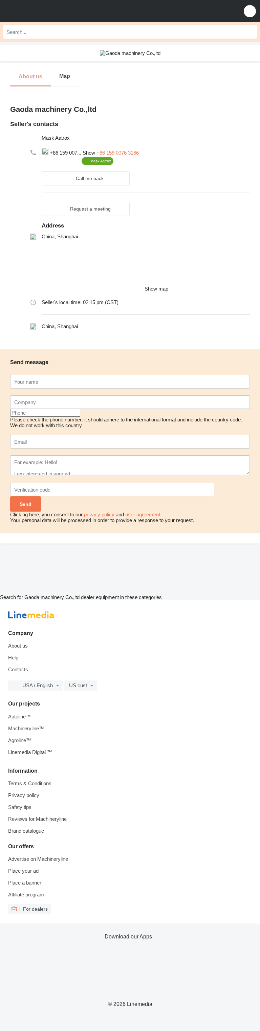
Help (13, 657)
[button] (250, 11)
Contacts (18, 669)
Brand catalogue (26, 831)
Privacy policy (23, 795)
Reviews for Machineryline (37, 819)
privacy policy (99, 514)
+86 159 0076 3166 (117, 153)
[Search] (250, 32)
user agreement (142, 514)
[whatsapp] (59, 161)
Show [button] (89, 153)
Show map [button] (156, 289)
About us (18, 646)
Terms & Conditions (29, 783)
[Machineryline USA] (47, 11)
